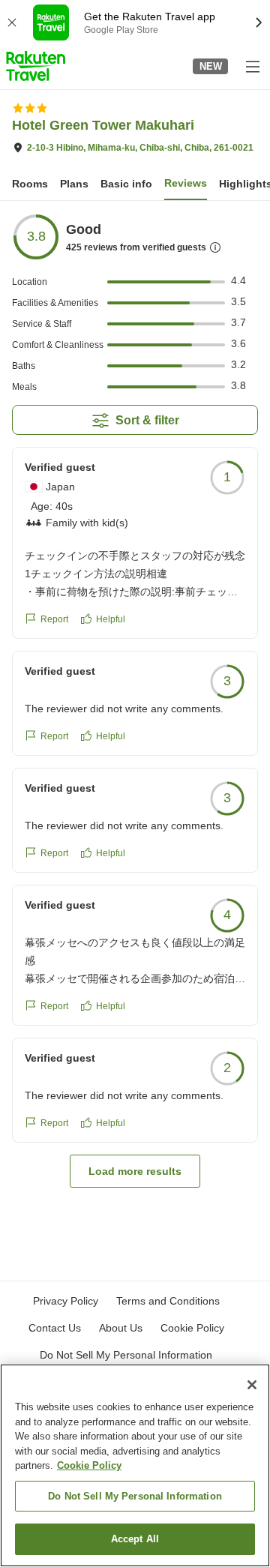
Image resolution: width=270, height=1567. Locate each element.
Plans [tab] (74, 184)
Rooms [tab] (30, 184)
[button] (35, 66)
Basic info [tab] (126, 184)
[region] (135, 1465)
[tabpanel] (135, 700)
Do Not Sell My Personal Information (135, 1496)
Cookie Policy (89, 1465)
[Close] (252, 1384)
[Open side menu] (252, 66)
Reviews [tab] (185, 183)
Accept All (135, 1539)
